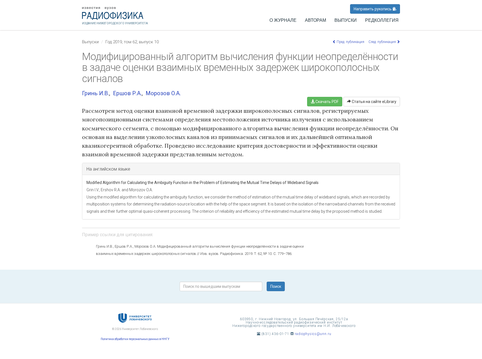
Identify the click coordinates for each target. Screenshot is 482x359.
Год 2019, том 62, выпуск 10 (132, 41)
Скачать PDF (327, 101)
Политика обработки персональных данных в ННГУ (135, 339)
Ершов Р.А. (127, 93)
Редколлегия (382, 20)
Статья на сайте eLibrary (373, 101)
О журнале (283, 20)
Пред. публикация (350, 42)
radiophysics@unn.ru (313, 334)
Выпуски (345, 20)
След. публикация (382, 42)
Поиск (275, 286)
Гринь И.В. (95, 93)
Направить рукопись (373, 9)
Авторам (315, 20)
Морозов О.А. (163, 93)
